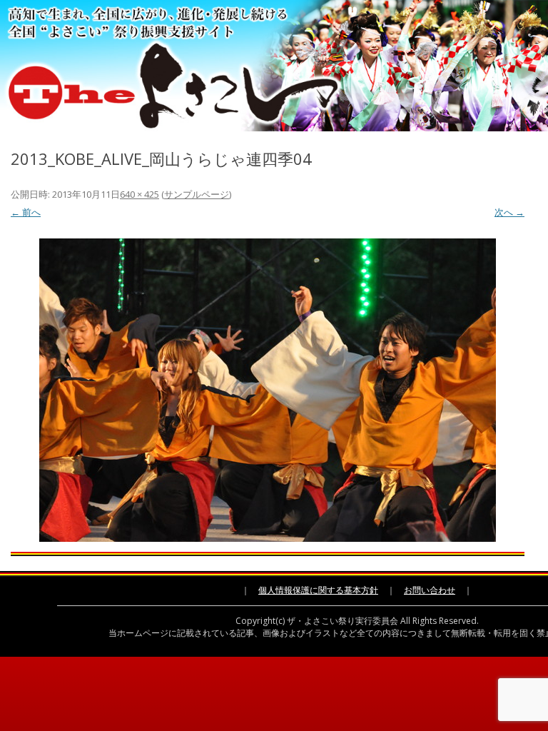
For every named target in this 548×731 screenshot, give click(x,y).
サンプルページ (196, 194)
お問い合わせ (429, 590)
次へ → (509, 212)
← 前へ (26, 212)
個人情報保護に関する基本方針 (318, 590)
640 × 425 (139, 194)
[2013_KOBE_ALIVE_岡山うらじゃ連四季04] (267, 390)
